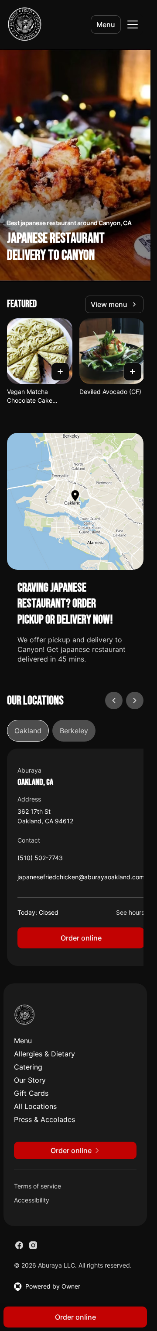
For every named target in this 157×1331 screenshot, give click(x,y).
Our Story (30, 1080)
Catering (28, 1067)
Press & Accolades (44, 1119)
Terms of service (37, 1186)
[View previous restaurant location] (114, 700)
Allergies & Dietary (44, 1053)
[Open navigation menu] (132, 24)
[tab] (28, 731)
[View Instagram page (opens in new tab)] (33, 1245)
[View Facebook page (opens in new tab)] (19, 1245)
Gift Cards (31, 1093)
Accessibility (31, 1200)
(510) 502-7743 (40, 860)
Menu (105, 24)
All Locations (35, 1106)
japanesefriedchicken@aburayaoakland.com (80, 879)
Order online (81, 938)
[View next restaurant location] (134, 700)
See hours (130, 912)
